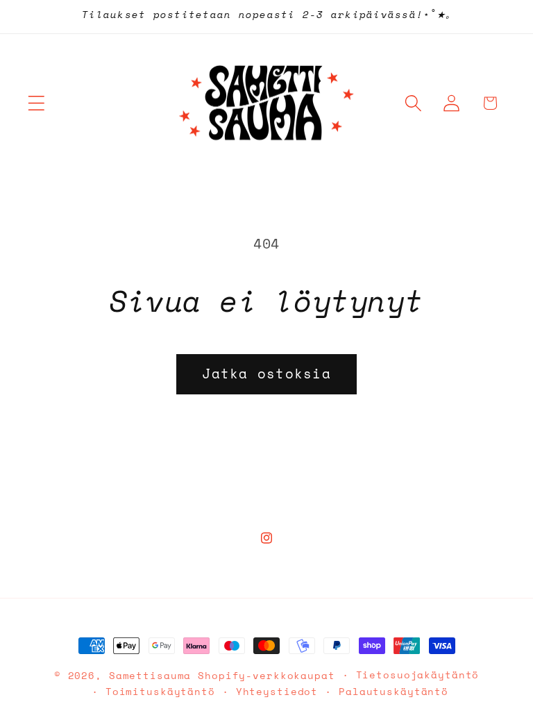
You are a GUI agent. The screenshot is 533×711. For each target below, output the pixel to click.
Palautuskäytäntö (393, 692)
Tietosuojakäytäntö (418, 675)
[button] (36, 103)
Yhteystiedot (277, 692)
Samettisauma (150, 676)
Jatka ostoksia (266, 373)
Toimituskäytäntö (160, 692)
